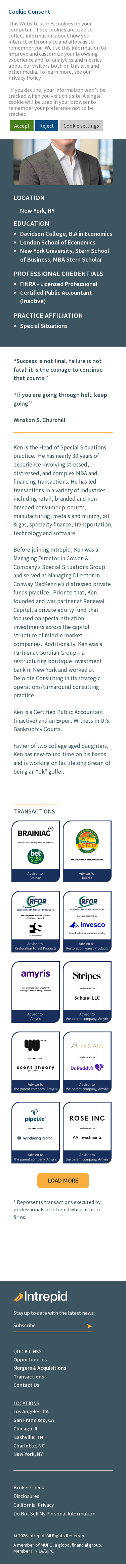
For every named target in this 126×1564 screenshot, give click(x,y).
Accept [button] (22, 125)
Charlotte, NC (29, 1445)
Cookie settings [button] (81, 125)
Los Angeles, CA (31, 1411)
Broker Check (28, 1487)
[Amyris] (35, 1020)
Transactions (28, 1376)
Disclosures (26, 1496)
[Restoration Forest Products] (87, 950)
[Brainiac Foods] (35, 880)
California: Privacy (33, 1504)
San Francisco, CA (33, 1420)
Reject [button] (46, 125)
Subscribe (24, 1325)
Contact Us (26, 1384)
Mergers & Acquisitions (39, 1367)
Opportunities (30, 1359)
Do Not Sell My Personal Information (54, 1513)
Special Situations (44, 326)
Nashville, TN (28, 1437)
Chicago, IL (25, 1428)
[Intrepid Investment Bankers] (63, 1300)
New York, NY (37, 210)
